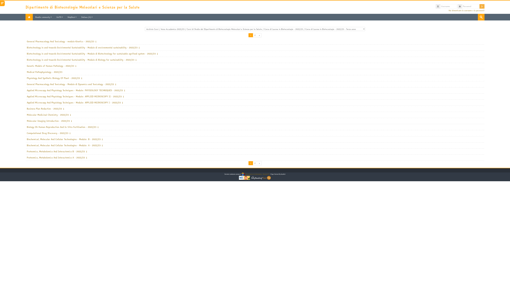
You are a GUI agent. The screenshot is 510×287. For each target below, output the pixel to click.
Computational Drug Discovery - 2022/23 (47, 133)
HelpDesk (71, 17)
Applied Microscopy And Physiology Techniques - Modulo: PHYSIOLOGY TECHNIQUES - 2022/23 (75, 90)
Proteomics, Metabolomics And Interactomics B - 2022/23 (56, 151)
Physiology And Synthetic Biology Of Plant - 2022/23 (53, 78)
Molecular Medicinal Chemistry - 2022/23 (48, 115)
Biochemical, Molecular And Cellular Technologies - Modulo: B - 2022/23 (64, 139)
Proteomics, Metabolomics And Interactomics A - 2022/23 (56, 157)
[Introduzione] (96, 41)
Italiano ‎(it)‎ (86, 17)
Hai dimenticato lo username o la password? (466, 10)
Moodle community (42, 17)
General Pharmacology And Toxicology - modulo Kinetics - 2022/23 (60, 41)
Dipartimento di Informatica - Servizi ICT (257, 174)
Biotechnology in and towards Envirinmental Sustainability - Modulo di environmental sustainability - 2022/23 (82, 47)
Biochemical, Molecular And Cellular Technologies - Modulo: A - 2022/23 (64, 145)
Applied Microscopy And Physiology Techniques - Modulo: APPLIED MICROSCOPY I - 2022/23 (74, 102)
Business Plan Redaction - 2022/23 (44, 108)
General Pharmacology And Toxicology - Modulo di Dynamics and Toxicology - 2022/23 (70, 84)
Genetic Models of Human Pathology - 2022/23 (50, 66)
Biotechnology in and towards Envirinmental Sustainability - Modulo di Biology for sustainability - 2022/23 (80, 60)
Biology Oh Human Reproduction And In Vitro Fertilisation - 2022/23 (61, 127)
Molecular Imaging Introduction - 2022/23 (48, 121)
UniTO (58, 17)
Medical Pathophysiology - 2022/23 (44, 72)
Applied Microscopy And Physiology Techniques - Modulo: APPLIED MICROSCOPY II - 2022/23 (74, 96)
